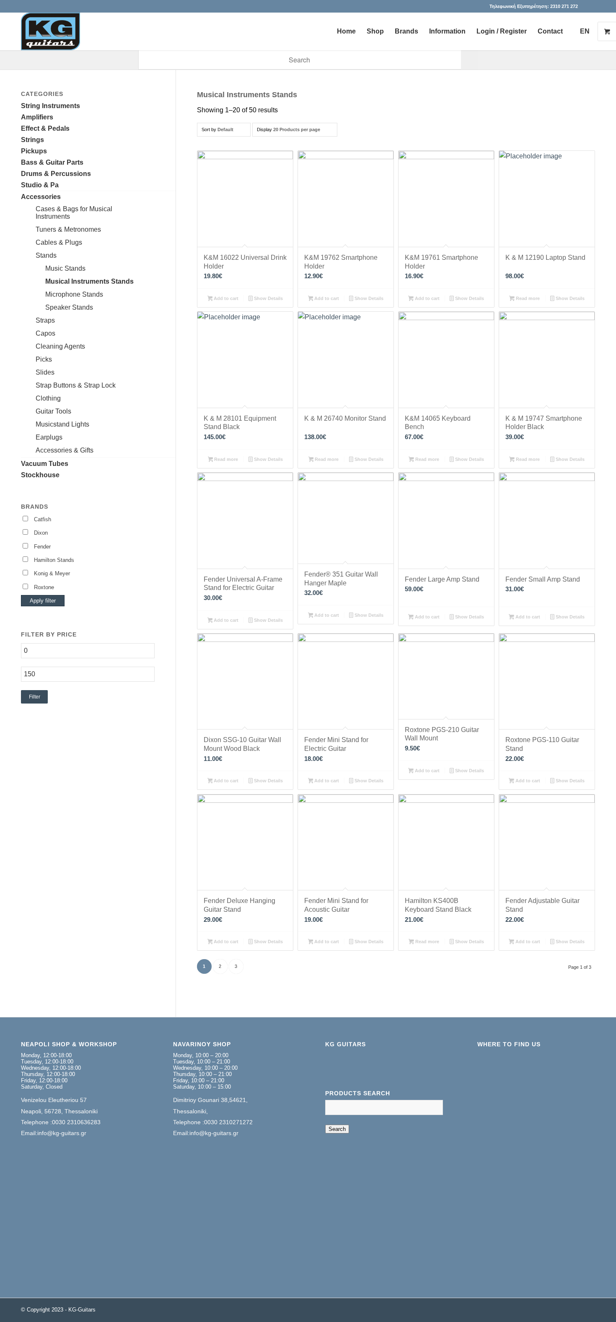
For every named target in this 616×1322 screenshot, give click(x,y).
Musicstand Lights (62, 424)
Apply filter (43, 601)
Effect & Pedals (45, 128)
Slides (45, 372)
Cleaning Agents (60, 346)
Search (337, 1129)
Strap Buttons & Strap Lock (76, 385)
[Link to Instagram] (588, 6)
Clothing (48, 398)
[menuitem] (346, 31)
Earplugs (49, 437)
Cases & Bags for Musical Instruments (74, 212)
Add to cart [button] (225, 298)
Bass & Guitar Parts (52, 162)
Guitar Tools (53, 411)
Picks (44, 359)
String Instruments (50, 105)
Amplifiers (37, 117)
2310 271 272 (564, 6)
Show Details (268, 298)
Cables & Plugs (59, 242)
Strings (32, 139)
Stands (46, 255)
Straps (45, 320)
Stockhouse (40, 475)
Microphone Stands (74, 294)
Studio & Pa (40, 185)
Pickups (34, 151)
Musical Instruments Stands (89, 281)
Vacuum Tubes (44, 463)
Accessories (41, 196)
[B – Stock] (50, 31)
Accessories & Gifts (64, 450)
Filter (34, 697)
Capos (45, 333)
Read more (527, 298)
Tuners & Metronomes (68, 229)
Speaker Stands (69, 307)
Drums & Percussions (56, 173)
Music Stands (65, 268)
